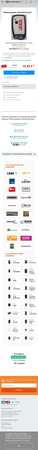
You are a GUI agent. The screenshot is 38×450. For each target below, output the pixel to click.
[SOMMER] (12, 197)
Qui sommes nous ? (6, 423)
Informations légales (6, 424)
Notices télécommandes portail (9, 412)
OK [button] (19, 446)
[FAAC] (26, 189)
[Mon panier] (35, 2)
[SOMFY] (26, 173)
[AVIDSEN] (26, 230)
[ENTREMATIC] (26, 246)
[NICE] (12, 181)
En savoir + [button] (26, 440)
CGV (3, 426)
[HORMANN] (12, 246)
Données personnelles (7, 427)
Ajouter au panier (19, 72)
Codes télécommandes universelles (10, 414)
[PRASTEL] (12, 221)
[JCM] (12, 213)
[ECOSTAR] (26, 238)
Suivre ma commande (7, 416)
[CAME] (12, 173)
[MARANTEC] (26, 197)
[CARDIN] (26, 181)
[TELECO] (26, 221)
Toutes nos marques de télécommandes (11, 411)
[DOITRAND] (12, 230)
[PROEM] (26, 205)
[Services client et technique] (31, 2)
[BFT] (12, 189)
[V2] (26, 213)
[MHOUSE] (12, 238)
